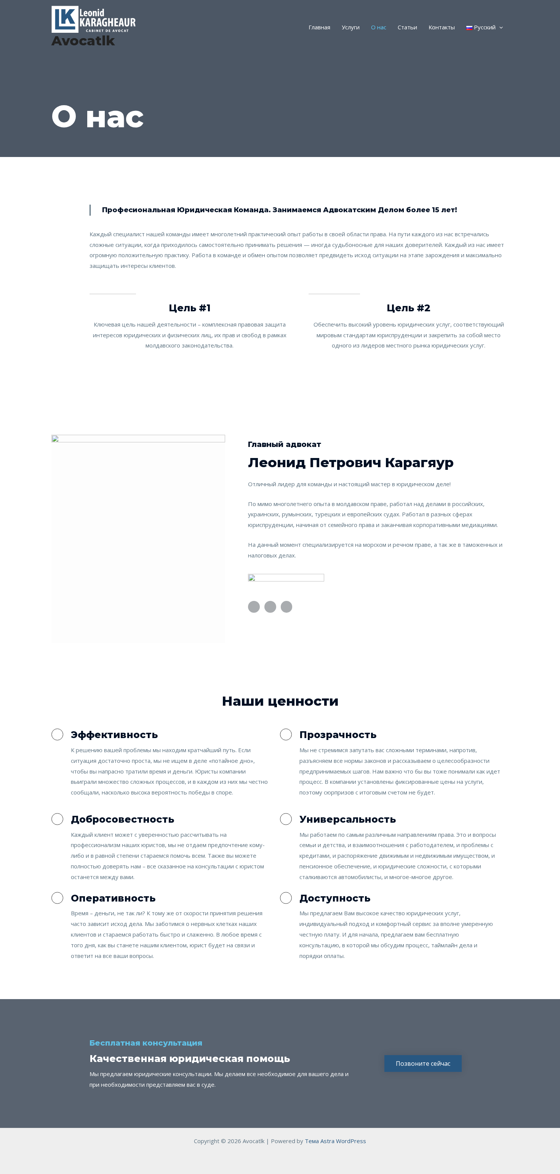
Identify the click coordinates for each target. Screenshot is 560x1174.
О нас (378, 27)
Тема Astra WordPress (335, 1141)
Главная (319, 27)
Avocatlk (83, 40)
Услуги (351, 27)
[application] (499, 27)
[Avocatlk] (93, 18)
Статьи (407, 27)
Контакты (442, 27)
